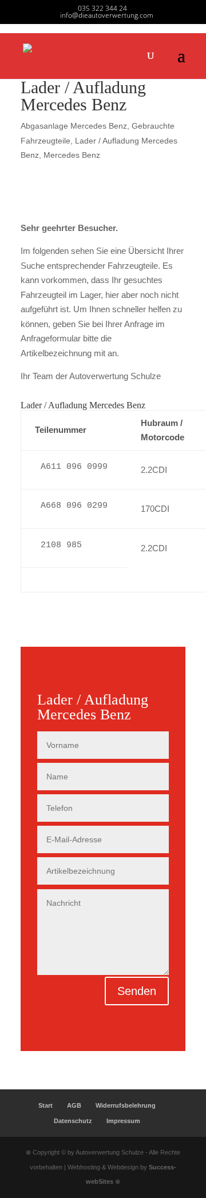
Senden (136, 991)
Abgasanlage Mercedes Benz (74, 125)
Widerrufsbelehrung (126, 1105)
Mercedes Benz (71, 155)
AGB (74, 1105)
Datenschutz (73, 1120)
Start (45, 1105)
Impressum (123, 1120)
